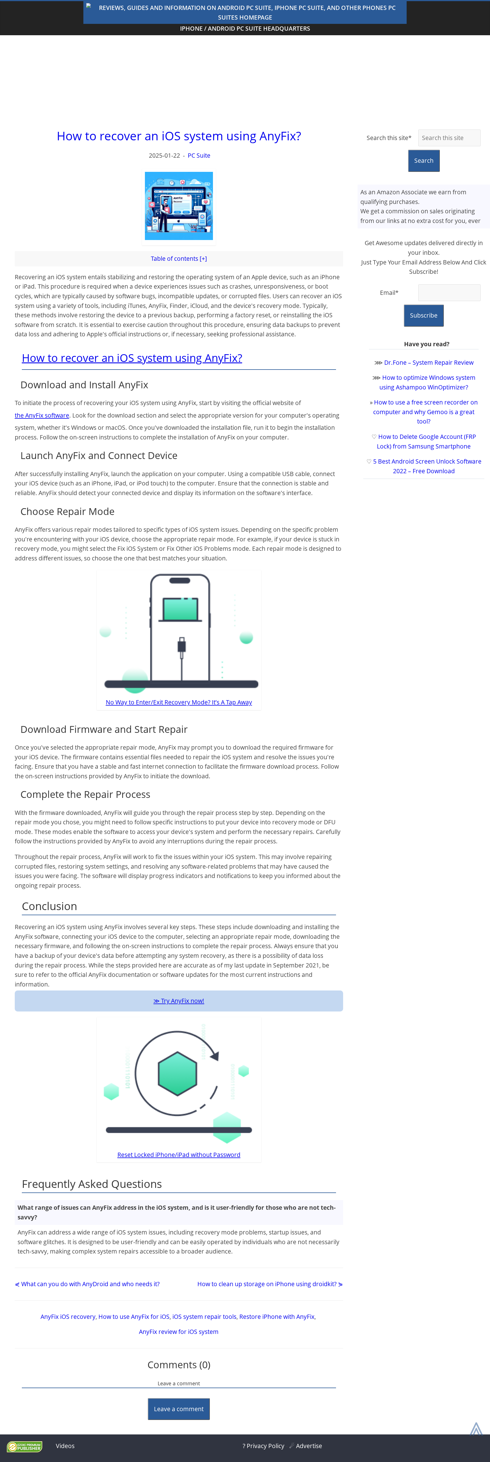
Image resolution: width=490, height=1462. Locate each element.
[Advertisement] (245, 80)
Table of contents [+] (179, 258)
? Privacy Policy (263, 1446)
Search (424, 160)
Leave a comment (179, 1409)
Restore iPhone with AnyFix (276, 1317)
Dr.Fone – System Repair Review (429, 362)
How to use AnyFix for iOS (134, 1317)
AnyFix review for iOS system (179, 1332)
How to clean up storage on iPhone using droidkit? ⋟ (270, 1284)
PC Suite (199, 155)
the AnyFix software (42, 415)
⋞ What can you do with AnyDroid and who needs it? (87, 1284)
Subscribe (424, 315)
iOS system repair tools (204, 1317)
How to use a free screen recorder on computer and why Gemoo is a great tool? (425, 411)
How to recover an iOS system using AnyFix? (132, 357)
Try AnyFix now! (182, 1001)
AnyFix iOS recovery (68, 1317)
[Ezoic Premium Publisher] (24, 1450)
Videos (65, 1446)
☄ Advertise (305, 1446)
